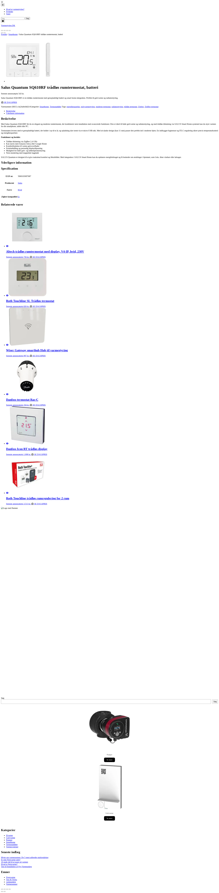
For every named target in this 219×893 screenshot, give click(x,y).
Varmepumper (11, 884)
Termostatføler (55, 107)
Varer (8, 14)
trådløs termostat (130, 107)
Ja (19, 197)
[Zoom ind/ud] (10, 30)
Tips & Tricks (11, 880)
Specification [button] (9, 168)
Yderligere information (15, 113)
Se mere (109, 760)
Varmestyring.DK (8, 25)
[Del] (5, 30)
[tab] (112, 111)
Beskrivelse (10, 111)
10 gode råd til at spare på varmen (14, 862)
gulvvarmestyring (88, 107)
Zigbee (141, 107)
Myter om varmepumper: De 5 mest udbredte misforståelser (24, 857)
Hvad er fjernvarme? (9, 864)
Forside (4, 34)
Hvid (20, 190)
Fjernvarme (10, 877)
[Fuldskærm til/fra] (7, 30)
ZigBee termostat (151, 107)
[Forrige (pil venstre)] (2, 32)
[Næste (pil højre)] (5, 32)
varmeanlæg (11, 882)
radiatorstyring (117, 107)
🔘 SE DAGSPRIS (9, 102)
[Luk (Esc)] (2, 30)
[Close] (2, 2)
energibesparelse (73, 107)
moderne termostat (103, 107)
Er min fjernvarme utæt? (10, 860)
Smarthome (13, 34)
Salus (20, 183)
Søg (2, 698)
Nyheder (9, 12)
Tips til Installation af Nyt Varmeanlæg (16, 867)
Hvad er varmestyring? (15, 9)
